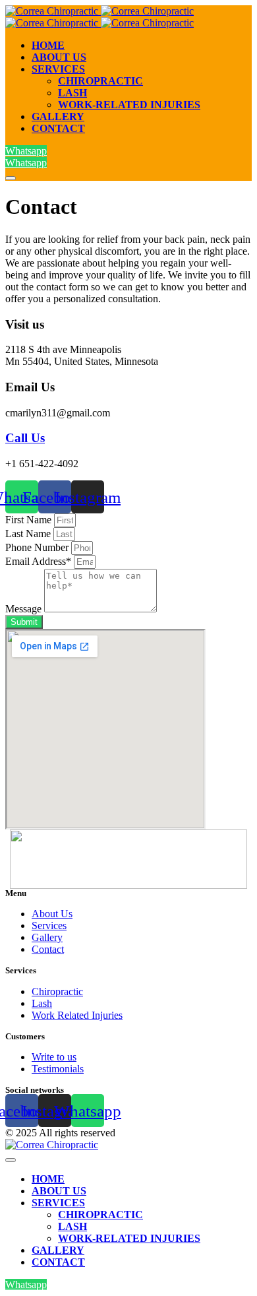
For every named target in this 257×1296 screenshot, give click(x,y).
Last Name (29, 533)
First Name (29, 519)
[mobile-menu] (10, 178)
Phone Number (38, 547)
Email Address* (39, 561)
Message (24, 608)
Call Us (25, 438)
